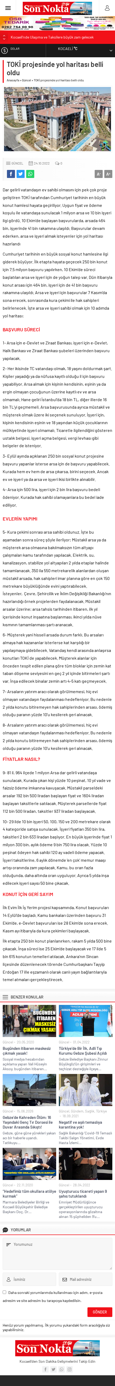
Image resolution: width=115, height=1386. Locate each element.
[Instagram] (69, 1369)
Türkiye (101, 1111)
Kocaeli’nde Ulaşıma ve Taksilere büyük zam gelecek (52, 35)
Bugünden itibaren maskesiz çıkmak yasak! (27, 1050)
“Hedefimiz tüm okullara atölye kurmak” (29, 1193)
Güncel (26, 80)
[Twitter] (53, 1369)
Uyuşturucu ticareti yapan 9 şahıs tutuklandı (83, 1193)
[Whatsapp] (61, 1369)
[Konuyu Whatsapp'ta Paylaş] (30, 174)
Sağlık (89, 1111)
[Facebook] (45, 1369)
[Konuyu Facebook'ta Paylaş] (11, 174)
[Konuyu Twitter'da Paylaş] (21, 174)
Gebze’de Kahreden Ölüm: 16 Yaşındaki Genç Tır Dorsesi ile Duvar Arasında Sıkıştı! (28, 1122)
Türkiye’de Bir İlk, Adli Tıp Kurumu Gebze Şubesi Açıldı (83, 1050)
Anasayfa (13, 80)
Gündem (77, 1111)
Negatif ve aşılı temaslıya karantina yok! (80, 1124)
